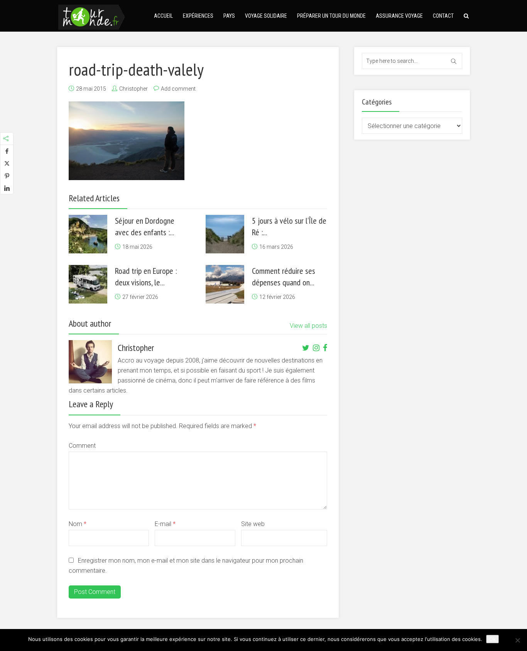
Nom (77, 524)
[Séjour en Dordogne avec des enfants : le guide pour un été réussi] (88, 234)
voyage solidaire (266, 16)
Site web (253, 524)
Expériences (198, 16)
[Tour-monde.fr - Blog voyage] (91, 16)
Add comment (178, 89)
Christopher (133, 89)
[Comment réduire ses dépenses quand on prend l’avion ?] (225, 284)
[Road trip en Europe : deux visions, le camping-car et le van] (88, 284)
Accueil (163, 16)
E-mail (165, 524)
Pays (229, 16)
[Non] (517, 640)
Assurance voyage (399, 16)
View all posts (308, 325)
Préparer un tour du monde (331, 16)
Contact (443, 16)
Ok (492, 639)
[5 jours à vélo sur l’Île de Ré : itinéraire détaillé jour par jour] (225, 234)
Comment (82, 445)
